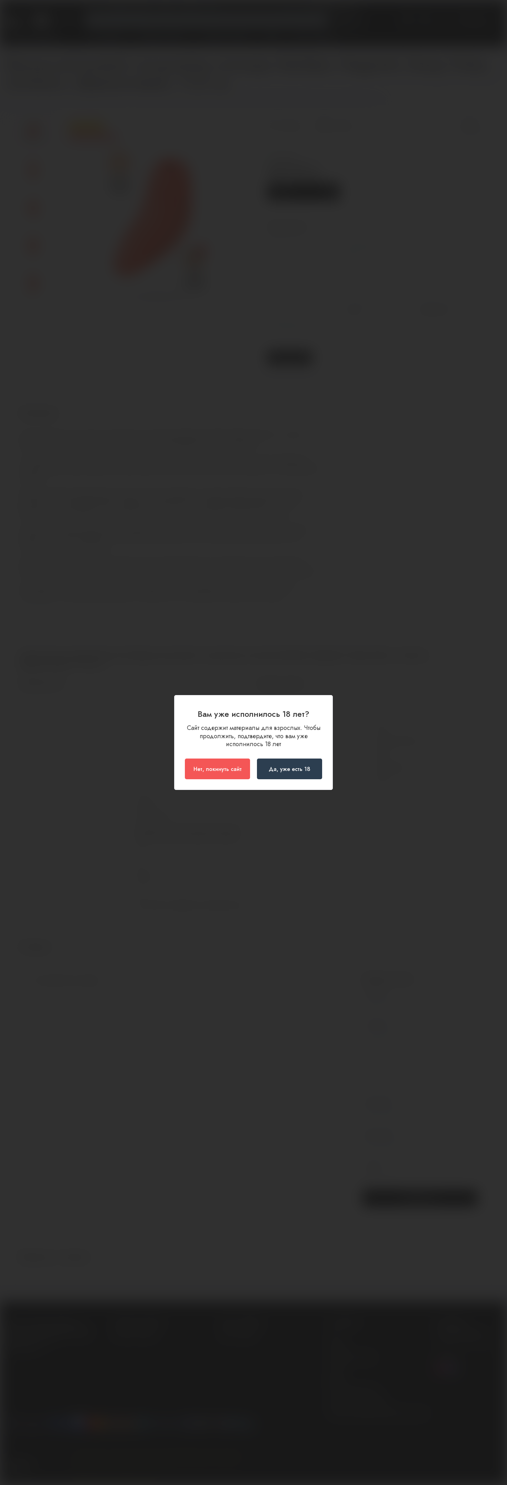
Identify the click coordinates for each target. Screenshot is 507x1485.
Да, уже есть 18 (289, 769)
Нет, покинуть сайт (217, 769)
